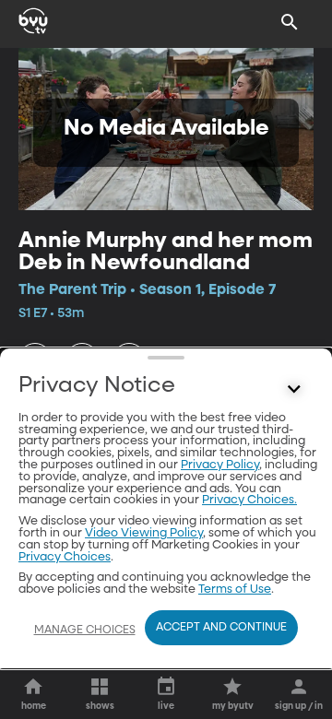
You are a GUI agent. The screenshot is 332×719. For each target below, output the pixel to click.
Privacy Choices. (249, 500)
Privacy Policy (220, 465)
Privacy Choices (64, 557)
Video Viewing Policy (144, 533)
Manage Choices (85, 630)
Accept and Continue (221, 627)
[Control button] (294, 390)
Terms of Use (234, 589)
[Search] (289, 22)
